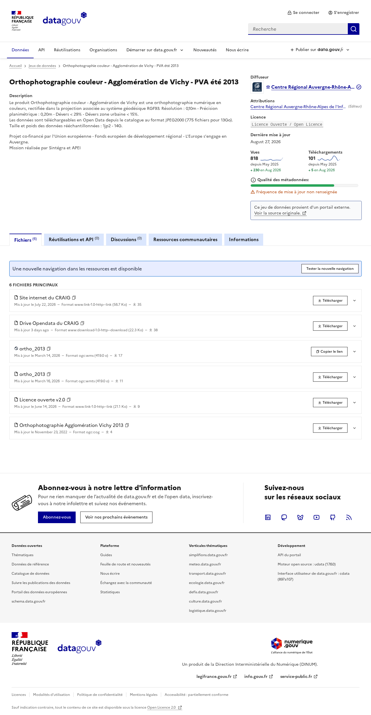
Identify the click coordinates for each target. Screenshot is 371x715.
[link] (303, 13)
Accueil (15, 65)
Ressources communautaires (185, 239)
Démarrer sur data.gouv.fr (151, 50)
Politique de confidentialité (100, 694)
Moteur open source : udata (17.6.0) (307, 564)
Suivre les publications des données (41, 582)
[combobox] (303, 29)
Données (20, 50)
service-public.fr (296, 677)
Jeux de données (42, 65)
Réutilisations (67, 50)
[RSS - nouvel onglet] (349, 517)
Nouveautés (205, 50)
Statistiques (110, 592)
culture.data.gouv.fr (205, 601)
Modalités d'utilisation (51, 694)
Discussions (126, 239)
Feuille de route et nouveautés (125, 564)
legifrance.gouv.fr (214, 677)
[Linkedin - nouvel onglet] (268, 517)
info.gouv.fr (256, 677)
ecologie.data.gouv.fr (207, 582)
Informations (244, 239)
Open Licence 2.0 (162, 707)
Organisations (103, 50)
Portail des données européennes (39, 592)
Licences (19, 694)
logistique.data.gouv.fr (207, 610)
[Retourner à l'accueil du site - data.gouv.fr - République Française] (79, 649)
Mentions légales (143, 694)
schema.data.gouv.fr (29, 601)
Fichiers (25, 239)
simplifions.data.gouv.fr (208, 555)
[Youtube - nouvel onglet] (316, 517)
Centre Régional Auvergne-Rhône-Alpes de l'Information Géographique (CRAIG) (298, 107)
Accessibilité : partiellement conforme (196, 694)
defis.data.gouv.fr (203, 592)
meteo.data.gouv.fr (205, 564)
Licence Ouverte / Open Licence (287, 124)
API (41, 50)
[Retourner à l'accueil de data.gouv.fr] (65, 20)
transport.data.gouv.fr (207, 573)
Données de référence (30, 564)
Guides (106, 555)
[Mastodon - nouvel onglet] (284, 517)
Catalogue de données (30, 573)
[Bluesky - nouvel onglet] (300, 517)
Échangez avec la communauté (126, 582)
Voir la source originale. (277, 213)
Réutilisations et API (74, 239)
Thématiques (22, 555)
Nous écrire (237, 50)
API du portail (289, 555)
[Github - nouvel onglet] (333, 517)
